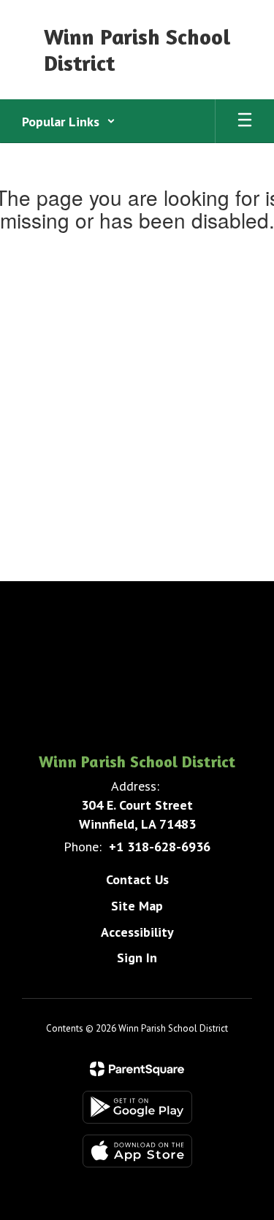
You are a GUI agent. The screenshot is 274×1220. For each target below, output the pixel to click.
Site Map (137, 905)
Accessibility (137, 932)
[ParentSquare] (137, 1069)
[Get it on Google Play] (137, 1107)
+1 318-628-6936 (159, 846)
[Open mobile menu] (245, 121)
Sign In (137, 957)
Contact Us (137, 879)
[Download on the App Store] (137, 1151)
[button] (68, 121)
